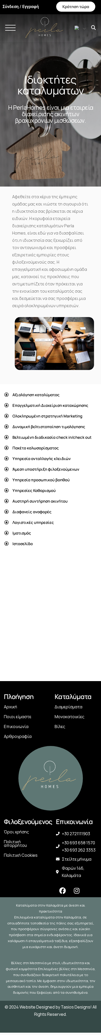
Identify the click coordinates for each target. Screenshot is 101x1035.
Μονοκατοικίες (69, 716)
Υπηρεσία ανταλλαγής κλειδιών (41, 458)
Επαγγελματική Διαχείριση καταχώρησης (50, 405)
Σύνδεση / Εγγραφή (21, 7)
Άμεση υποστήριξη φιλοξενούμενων (45, 469)
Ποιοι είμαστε (17, 716)
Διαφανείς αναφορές (32, 512)
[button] (50, 394)
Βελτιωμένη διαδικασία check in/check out (51, 437)
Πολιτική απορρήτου (15, 843)
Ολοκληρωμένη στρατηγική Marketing (47, 416)
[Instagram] (76, 890)
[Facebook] (62, 890)
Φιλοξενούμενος (28, 821)
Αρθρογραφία (18, 736)
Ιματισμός (21, 533)
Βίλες (60, 726)
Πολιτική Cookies (21, 855)
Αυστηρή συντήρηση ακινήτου (40, 501)
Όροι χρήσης (16, 832)
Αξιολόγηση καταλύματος (36, 394)
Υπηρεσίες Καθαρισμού (34, 490)
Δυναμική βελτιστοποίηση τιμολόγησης (48, 426)
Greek (78, 28)
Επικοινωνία (16, 726)
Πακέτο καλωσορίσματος (35, 448)
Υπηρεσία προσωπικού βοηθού (41, 480)
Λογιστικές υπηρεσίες (33, 522)
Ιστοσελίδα (22, 543)
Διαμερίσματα (68, 707)
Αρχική (10, 707)
